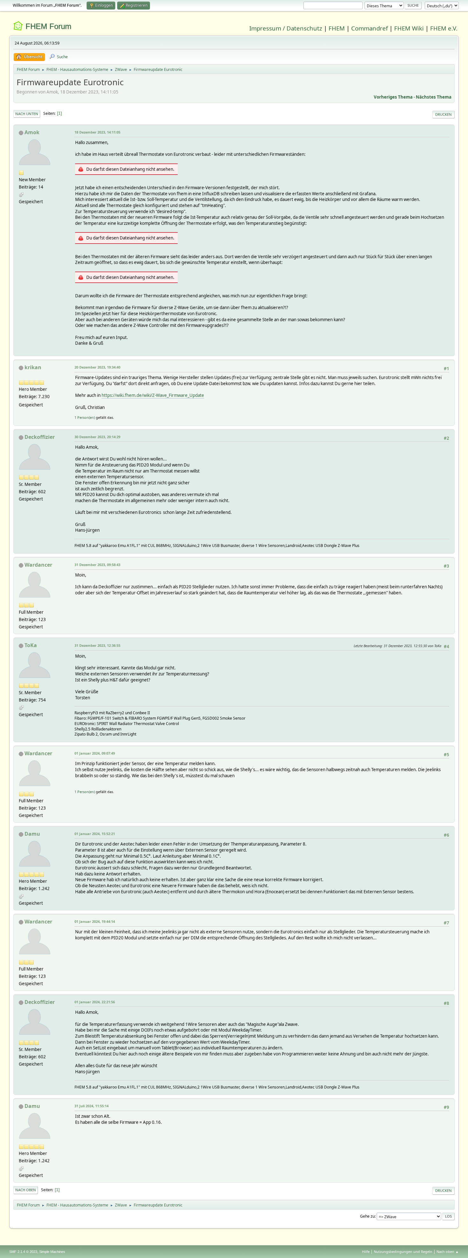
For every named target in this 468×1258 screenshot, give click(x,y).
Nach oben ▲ (447, 1251)
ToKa (31, 645)
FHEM (337, 28)
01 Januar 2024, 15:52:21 (94, 833)
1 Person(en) (84, 417)
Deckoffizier (40, 436)
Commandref (369, 28)
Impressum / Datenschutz (285, 28)
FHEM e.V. (443, 28)
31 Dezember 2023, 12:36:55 (97, 645)
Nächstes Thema (433, 97)
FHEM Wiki (409, 28)
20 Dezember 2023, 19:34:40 (97, 367)
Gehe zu (367, 1216)
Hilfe (366, 1251)
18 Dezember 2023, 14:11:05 (97, 132)
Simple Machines (52, 1252)
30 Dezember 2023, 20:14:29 (97, 436)
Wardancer (38, 564)
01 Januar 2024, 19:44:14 (94, 921)
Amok (32, 132)
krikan (33, 367)
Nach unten (26, 113)
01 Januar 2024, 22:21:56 (94, 1001)
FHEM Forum (48, 26)
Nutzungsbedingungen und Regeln (403, 1251)
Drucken (443, 114)
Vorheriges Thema (393, 97)
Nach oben (25, 1189)
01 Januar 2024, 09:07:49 (94, 753)
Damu (32, 833)
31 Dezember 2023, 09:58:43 (97, 564)
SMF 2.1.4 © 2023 (23, 1252)
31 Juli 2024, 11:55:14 (91, 1105)
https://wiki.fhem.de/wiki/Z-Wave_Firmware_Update (153, 395)
